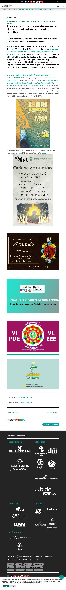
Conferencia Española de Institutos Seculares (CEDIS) (26, 85)
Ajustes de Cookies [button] (7, 582)
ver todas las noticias (51, 424)
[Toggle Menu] (58, 6)
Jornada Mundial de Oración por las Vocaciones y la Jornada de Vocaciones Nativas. (32, 51)
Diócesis (10, 564)
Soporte (29, 570)
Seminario (22, 403)
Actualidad (27, 564)
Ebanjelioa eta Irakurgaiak (42, 556)
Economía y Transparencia (34, 567)
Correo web (20, 570)
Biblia (33, 560)
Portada (29, 397)
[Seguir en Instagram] (31, 2)
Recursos (10, 567)
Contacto (59, 2)
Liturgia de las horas (23, 556)
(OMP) (50, 83)
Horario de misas (12, 560)
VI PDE (10, 556)
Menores (10, 570)
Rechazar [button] (12, 586)
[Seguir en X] (28, 2)
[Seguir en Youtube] (34, 2)
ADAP (25, 560)
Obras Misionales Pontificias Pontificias (35, 83)
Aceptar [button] (6, 586)
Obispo (19, 564)
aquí (43, 153)
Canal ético (38, 570)
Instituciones (20, 567)
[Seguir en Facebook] (26, 2)
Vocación (29, 403)
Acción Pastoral (21, 397)
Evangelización (38, 564)
